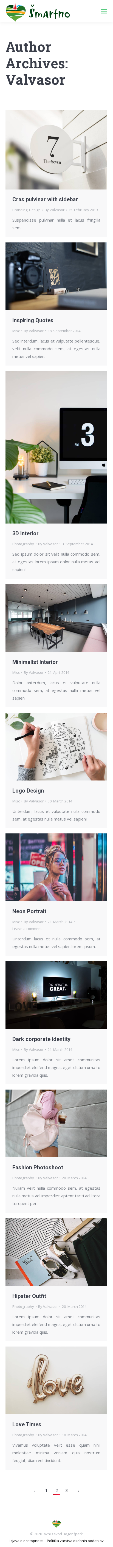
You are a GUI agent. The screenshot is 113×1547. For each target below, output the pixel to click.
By (54, 209)
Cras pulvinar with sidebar (45, 199)
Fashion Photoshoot (37, 1167)
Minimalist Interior (35, 662)
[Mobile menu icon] (104, 11)
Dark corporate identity (41, 1039)
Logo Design (28, 790)
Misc (16, 330)
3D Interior (25, 533)
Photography (23, 543)
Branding (19, 209)
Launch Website (42, 618)
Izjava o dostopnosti (26, 1540)
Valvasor (35, 79)
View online (42, 867)
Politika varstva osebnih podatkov (75, 1540)
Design (35, 209)
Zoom (49, 150)
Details (64, 150)
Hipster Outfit (29, 1296)
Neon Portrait (29, 911)
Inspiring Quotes (32, 320)
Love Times (26, 1424)
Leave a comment (27, 928)
